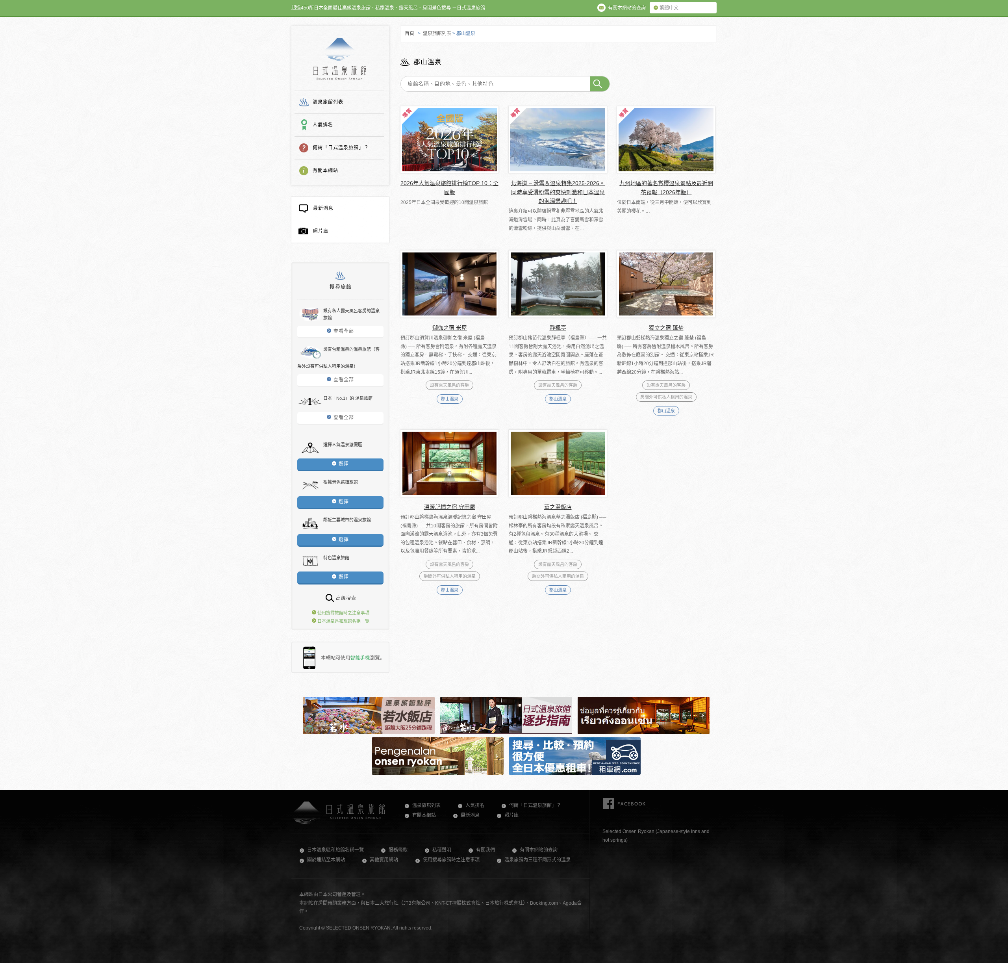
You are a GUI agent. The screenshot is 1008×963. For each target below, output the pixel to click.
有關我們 (485, 850)
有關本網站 (325, 170)
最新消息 (323, 208)
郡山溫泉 (449, 399)
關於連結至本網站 (326, 860)
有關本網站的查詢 (539, 850)
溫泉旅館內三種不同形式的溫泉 (537, 860)
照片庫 (320, 231)
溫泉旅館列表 (328, 102)
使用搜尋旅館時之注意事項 (342, 612)
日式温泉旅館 (339, 59)
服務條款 (398, 850)
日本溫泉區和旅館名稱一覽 (342, 621)
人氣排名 (323, 125)
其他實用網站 (384, 860)
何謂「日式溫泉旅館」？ (341, 147)
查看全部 (344, 331)
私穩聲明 (441, 850)
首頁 (409, 33)
